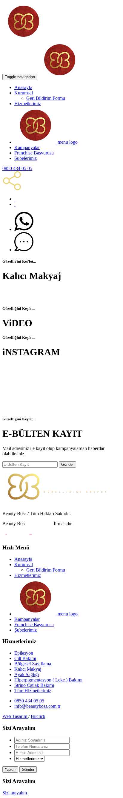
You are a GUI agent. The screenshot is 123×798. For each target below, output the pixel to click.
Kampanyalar (27, 147)
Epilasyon (23, 652)
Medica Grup (40, 523)
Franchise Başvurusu (34, 152)
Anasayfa (23, 87)
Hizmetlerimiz (27, 103)
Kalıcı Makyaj (27, 669)
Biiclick (38, 716)
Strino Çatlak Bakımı (34, 685)
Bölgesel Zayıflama (32, 663)
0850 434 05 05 (17, 168)
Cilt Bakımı (25, 658)
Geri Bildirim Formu (45, 98)
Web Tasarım (15, 716)
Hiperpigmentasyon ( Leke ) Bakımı (48, 679)
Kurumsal (23, 92)
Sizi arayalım (14, 792)
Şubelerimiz (25, 158)
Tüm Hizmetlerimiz (32, 690)
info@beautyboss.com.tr (37, 706)
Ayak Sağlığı (26, 674)
